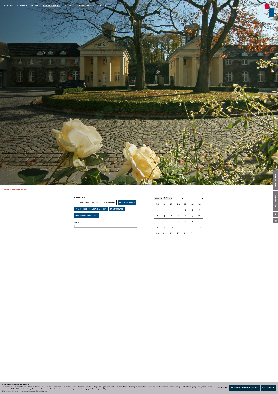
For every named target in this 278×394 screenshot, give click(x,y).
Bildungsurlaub (127, 203)
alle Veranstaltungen (86, 203)
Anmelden (103, 5)
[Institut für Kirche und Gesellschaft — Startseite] (253, 10)
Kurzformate (116, 209)
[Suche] (114, 5)
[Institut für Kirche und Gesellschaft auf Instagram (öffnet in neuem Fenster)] (275, 220)
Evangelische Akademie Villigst (91, 209)
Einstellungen (222, 388)
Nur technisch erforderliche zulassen (245, 388)
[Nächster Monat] (202, 198)
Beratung (22, 5)
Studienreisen (108, 203)
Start (6, 190)
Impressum (45, 391)
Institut (69, 5)
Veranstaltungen (51, 5)
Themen (35, 5)
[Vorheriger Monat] (191, 198)
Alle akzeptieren (268, 388)
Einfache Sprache (85, 5)
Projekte (8, 5)
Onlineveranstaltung (86, 215)
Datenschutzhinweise (27, 391)
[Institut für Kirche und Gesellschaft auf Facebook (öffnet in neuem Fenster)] (275, 214)
